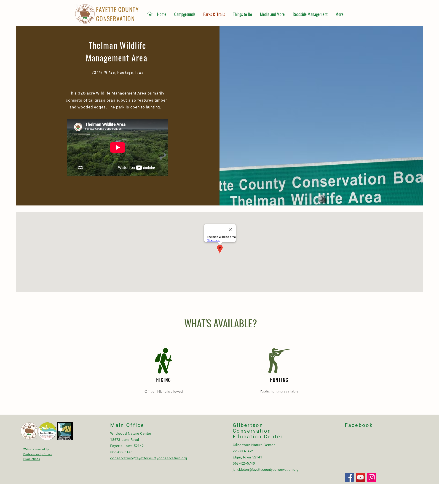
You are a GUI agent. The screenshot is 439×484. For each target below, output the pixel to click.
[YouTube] (360, 477)
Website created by (36, 449)
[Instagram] (371, 477)
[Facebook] (349, 477)
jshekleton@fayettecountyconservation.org (265, 470)
